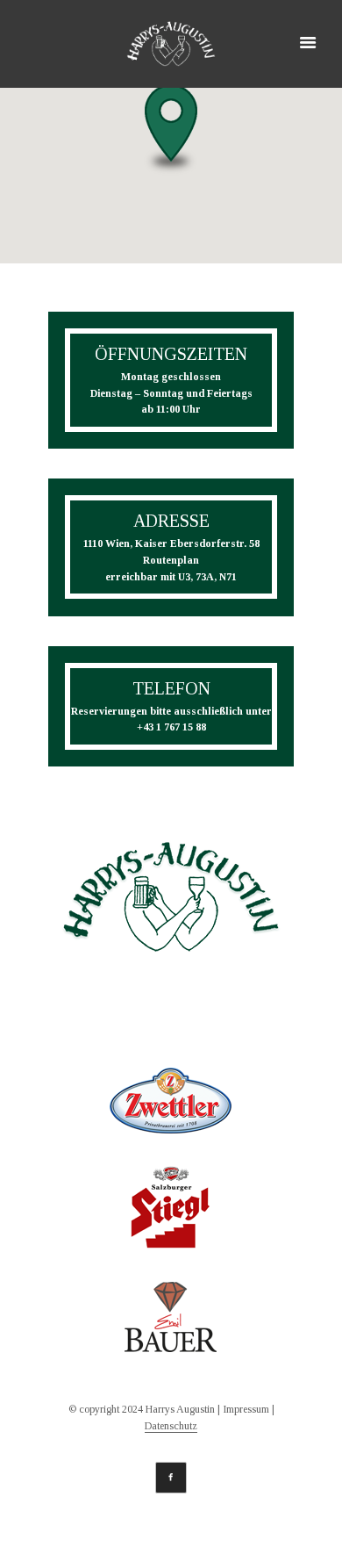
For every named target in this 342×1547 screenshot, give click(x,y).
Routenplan (171, 560)
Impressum (246, 1409)
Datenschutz (171, 1426)
